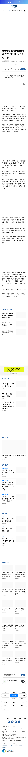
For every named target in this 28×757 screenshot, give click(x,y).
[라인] (11, 69)
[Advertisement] (14, 147)
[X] (6, 69)
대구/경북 (23, 692)
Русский (17, 744)
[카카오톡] (8, 69)
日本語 (11, 744)
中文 (14, 744)
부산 (14, 692)
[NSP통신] (14, 6)
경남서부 (23, 705)
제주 (5, 709)
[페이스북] (3, 69)
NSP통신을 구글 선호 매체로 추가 (11, 2)
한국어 (3, 744)
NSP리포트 (15, 11)
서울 (5, 692)
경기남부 (23, 699)
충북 (23, 702)
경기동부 (14, 699)
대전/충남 (23, 695)
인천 (5, 695)
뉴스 (3, 11)
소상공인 (21, 11)
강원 (14, 702)
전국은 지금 (8, 11)
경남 (14, 705)
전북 (5, 705)
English (7, 744)
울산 (5, 699)
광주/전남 (14, 695)
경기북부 (5, 702)
